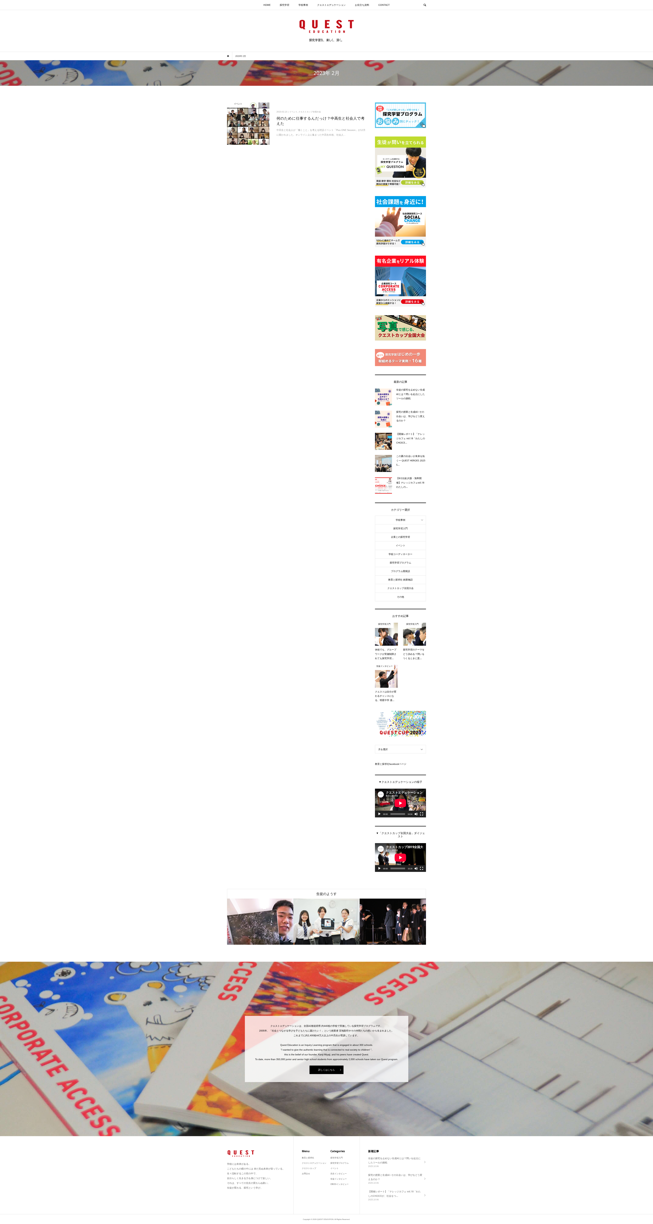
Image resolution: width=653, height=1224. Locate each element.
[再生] (379, 814)
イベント (400, 545)
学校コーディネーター (400, 554)
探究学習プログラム (400, 562)
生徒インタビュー (338, 1179)
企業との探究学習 (400, 537)
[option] (260, 922)
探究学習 (284, 5)
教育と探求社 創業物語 (400, 579)
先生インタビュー (338, 1173)
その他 (400, 596)
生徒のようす (326, 893)
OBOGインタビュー (339, 1184)
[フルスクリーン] (421, 814)
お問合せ (306, 1173)
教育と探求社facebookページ (390, 764)
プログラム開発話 (400, 571)
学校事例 (303, 5)
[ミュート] (416, 814)
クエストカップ (309, 1168)
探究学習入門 (400, 528)
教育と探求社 (308, 1158)
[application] (400, 803)
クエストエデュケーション (331, 5)
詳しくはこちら (326, 1069)
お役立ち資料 (362, 5)
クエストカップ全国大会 (400, 588)
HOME (267, 5)
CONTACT (384, 5)
